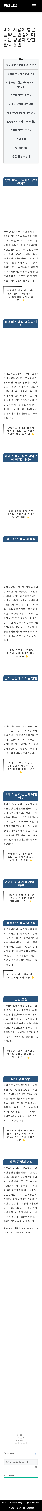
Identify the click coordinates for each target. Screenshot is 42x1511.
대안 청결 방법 (21, 147)
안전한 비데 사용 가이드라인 (21, 121)
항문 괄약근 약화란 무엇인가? (21, 65)
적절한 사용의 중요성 (21, 130)
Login (35, 1453)
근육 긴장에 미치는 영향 (21, 103)
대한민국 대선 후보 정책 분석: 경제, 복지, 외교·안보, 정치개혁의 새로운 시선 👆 (21, 1135)
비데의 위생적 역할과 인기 (21, 73)
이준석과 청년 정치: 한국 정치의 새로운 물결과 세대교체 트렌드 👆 (21, 897)
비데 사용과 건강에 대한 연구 (21, 112)
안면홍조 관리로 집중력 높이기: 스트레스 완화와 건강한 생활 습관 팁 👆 (21, 430)
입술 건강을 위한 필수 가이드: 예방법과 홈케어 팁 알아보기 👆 (21, 513)
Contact (30, 1508)
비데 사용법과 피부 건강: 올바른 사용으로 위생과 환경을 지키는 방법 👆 (21, 767)
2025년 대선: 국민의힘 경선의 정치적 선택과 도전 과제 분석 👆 (21, 1054)
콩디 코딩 (10, 6)
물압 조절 (21, 138)
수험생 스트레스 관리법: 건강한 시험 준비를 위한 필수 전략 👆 (21, 653)
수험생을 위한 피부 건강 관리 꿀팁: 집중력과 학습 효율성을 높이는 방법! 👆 (21, 295)
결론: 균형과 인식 (21, 156)
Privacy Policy (14, 1508)
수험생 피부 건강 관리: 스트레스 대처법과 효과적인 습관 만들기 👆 (21, 856)
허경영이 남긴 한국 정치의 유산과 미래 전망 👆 (21, 976)
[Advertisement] (21, 209)
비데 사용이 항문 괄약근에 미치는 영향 (21, 84)
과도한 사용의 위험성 (21, 95)
